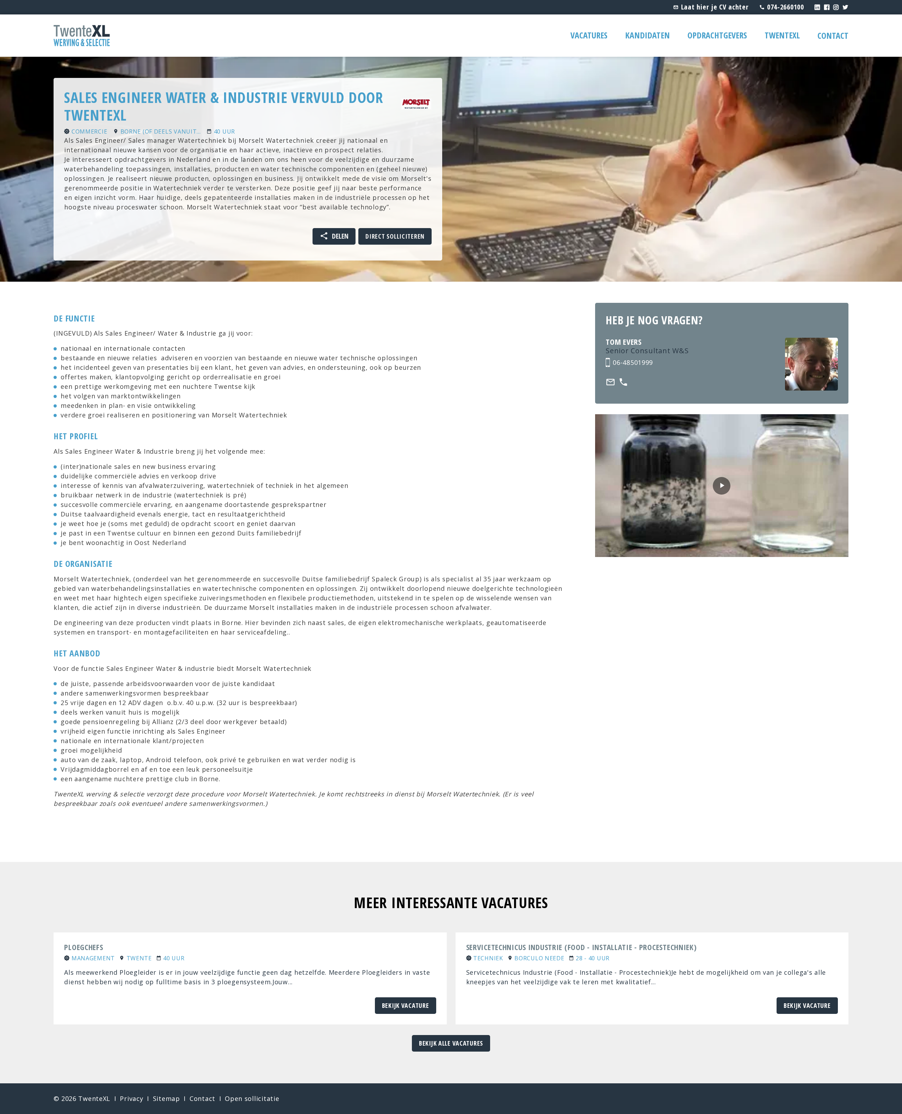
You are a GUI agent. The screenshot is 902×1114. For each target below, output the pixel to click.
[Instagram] (836, 7)
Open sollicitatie (252, 1098)
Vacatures (588, 35)
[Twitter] (845, 7)
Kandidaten (647, 35)
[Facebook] (827, 7)
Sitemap (166, 1098)
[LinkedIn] (817, 7)
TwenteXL (782, 35)
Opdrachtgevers (717, 35)
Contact (832, 35)
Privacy (131, 1098)
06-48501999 (633, 362)
